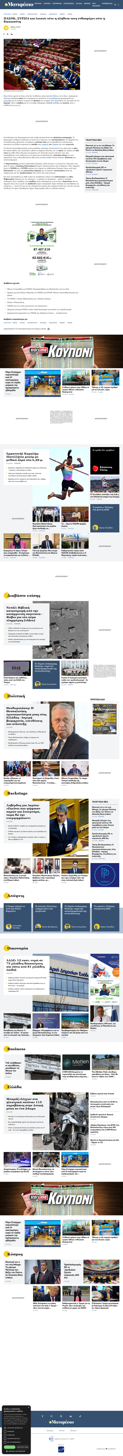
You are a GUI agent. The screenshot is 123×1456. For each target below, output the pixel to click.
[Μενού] (115, 4)
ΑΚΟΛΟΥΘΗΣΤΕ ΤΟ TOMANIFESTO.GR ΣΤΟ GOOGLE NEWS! (25, 329)
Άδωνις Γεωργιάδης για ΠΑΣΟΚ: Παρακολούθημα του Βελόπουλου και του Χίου (38, 289)
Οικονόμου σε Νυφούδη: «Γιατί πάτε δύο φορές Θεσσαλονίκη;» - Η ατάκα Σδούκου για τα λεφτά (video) (46, 781)
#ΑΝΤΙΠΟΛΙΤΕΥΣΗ (32, 14)
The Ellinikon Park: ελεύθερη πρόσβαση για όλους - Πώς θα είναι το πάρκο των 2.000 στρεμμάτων (105, 1075)
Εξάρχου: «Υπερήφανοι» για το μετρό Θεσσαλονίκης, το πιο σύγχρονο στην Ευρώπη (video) (46, 1032)
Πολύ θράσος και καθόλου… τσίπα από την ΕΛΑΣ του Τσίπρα (16, 680)
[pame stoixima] (61, 351)
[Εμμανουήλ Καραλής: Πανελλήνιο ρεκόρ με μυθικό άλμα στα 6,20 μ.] (61, 476)
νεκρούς (45, 144)
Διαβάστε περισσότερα (18, 1424)
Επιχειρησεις (69, 3)
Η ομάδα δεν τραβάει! (103, 450)
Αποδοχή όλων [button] (10, 1447)
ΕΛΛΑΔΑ (94, 163)
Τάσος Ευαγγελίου (49, 684)
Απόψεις (15, 896)
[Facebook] (42, 1416)
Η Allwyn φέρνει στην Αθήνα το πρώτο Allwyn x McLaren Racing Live (75, 389)
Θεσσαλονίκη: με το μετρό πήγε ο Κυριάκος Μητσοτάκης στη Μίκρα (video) (17, 877)
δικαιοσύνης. (16, 105)
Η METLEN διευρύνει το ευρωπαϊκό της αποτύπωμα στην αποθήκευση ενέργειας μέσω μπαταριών (74, 1075)
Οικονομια (57, 3)
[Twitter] (61, 1416)
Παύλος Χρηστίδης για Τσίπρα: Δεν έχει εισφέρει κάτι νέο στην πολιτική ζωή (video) (74, 877)
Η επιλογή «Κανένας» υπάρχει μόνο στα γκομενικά (46, 908)
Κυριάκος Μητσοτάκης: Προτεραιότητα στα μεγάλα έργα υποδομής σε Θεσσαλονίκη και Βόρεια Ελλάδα (44, 528)
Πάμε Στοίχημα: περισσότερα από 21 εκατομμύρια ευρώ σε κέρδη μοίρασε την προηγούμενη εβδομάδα (13, 381)
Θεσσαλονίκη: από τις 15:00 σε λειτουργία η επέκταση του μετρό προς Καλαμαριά (103, 1104)
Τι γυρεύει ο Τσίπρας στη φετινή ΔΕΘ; (103, 508)
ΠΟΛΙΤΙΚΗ (7, 14)
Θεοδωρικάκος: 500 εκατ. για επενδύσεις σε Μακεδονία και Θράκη (103, 1025)
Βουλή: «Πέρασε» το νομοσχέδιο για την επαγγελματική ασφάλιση (15, 780)
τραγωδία (7, 101)
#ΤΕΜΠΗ (69, 14)
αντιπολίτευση (54, 98)
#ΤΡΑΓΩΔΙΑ (43, 14)
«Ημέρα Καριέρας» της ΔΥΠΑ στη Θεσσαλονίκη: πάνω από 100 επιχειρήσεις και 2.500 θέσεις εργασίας (104, 1128)
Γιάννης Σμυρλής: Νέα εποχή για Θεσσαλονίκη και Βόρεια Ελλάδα (45, 552)
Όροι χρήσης (50, 1430)
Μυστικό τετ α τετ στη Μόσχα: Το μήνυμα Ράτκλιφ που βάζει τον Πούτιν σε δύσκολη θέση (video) (100, 147)
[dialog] (16, 1429)
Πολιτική (16, 696)
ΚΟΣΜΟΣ (95, 152)
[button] (16, 1451)
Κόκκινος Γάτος (106, 468)
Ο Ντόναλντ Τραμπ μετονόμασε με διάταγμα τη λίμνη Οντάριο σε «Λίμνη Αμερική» (105, 1305)
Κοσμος (87, 3)
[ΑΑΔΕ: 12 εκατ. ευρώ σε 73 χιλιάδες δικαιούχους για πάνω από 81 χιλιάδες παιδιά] (61, 982)
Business (16, 1049)
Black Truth (15, 27)
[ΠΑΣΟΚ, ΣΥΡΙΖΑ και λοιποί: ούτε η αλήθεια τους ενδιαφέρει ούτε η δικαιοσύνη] (7, 34)
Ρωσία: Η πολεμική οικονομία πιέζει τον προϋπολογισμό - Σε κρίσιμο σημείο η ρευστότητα (74, 680)
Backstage (17, 793)
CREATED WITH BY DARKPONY (106, 1449)
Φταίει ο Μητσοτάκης (15, 302)
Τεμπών (55, 144)
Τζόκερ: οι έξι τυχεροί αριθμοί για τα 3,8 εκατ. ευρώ (105, 388)
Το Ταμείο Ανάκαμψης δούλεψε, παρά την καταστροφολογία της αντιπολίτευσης (46, 667)
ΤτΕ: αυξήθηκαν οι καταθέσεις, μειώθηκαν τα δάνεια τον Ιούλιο (13, 1068)
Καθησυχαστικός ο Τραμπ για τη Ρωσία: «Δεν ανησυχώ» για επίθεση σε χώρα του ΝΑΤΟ (76, 1305)
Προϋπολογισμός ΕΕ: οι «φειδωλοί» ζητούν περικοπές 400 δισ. (99, 169)
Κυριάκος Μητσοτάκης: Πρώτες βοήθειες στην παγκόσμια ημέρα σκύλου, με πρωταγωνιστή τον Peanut (46, 879)
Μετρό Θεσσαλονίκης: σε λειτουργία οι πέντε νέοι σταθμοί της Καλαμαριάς (43, 1171)
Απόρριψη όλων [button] (22, 1447)
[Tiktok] (80, 1416)
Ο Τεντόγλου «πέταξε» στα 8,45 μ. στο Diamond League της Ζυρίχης (104, 495)
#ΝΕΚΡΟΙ (62, 14)
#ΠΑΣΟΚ (14, 14)
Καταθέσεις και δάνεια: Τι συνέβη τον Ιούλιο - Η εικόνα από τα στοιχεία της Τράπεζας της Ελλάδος (16, 1033)
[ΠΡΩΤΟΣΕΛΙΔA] (105, 719)
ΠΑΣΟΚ (49, 103)
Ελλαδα (79, 3)
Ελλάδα (14, 1087)
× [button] (28, 1407)
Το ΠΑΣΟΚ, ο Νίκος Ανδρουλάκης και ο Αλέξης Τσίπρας (29, 299)
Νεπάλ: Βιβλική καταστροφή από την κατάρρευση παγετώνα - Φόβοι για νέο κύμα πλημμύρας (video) (24, 614)
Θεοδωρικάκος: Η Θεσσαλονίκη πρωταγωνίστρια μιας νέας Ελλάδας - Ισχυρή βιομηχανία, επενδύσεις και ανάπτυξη (26, 715)
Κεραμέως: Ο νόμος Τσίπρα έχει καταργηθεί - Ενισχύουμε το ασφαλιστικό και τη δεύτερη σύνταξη (17, 554)
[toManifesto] (19, 4)
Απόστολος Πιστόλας (17, 926)
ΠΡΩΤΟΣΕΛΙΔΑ (107, 3)
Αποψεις (47, 3)
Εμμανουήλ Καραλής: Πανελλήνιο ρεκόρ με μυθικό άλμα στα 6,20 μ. (24, 456)
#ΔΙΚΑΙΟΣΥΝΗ (53, 14)
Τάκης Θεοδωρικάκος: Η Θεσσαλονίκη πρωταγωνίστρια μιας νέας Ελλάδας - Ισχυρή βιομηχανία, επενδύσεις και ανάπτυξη (99, 183)
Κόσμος (15, 1254)
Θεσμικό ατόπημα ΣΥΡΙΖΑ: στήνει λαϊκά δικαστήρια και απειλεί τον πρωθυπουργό (39, 309)
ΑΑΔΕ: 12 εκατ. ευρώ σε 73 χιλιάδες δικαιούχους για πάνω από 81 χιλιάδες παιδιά (25, 965)
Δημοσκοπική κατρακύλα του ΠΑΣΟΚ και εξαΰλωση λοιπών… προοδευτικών (37, 313)
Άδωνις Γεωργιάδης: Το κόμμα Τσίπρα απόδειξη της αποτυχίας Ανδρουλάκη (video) (74, 780)
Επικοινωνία (73, 1430)
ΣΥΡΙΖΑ (56, 103)
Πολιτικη (38, 3)
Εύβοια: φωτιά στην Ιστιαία (102, 1093)
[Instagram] (51, 1416)
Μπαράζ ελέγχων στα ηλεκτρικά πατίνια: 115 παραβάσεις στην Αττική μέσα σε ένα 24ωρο (100, 158)
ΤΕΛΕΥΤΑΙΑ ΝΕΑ (94, 140)
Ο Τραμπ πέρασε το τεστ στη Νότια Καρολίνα (15, 908)
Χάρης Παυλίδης (106, 528)
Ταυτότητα (61, 1430)
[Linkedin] (12, 34)
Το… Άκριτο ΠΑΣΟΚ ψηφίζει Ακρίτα (73, 525)
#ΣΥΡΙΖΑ (22, 14)
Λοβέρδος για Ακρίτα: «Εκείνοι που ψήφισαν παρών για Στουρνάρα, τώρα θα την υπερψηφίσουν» (23, 812)
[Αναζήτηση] (118, 4)
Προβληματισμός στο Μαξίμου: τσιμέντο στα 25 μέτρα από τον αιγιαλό (74, 1032)
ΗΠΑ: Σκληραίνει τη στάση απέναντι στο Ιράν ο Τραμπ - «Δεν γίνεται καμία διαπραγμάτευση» (45, 1306)
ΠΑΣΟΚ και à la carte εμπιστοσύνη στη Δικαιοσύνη (27, 306)
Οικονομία (17, 948)
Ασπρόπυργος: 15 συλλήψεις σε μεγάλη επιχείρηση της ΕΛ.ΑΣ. (17, 1170)
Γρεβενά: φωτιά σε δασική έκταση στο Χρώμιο (101, 1115)
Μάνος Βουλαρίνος (50, 927)
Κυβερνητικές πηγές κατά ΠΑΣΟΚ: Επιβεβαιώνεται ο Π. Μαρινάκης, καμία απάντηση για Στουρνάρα (73, 554)
